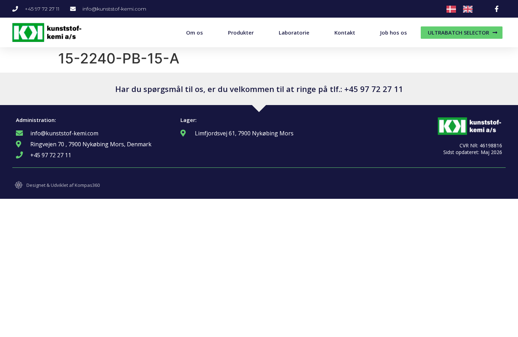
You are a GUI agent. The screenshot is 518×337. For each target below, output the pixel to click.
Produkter (241, 32)
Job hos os (393, 32)
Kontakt (344, 32)
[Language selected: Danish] (463, 8)
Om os (194, 32)
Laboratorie (294, 32)
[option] (470, 9)
